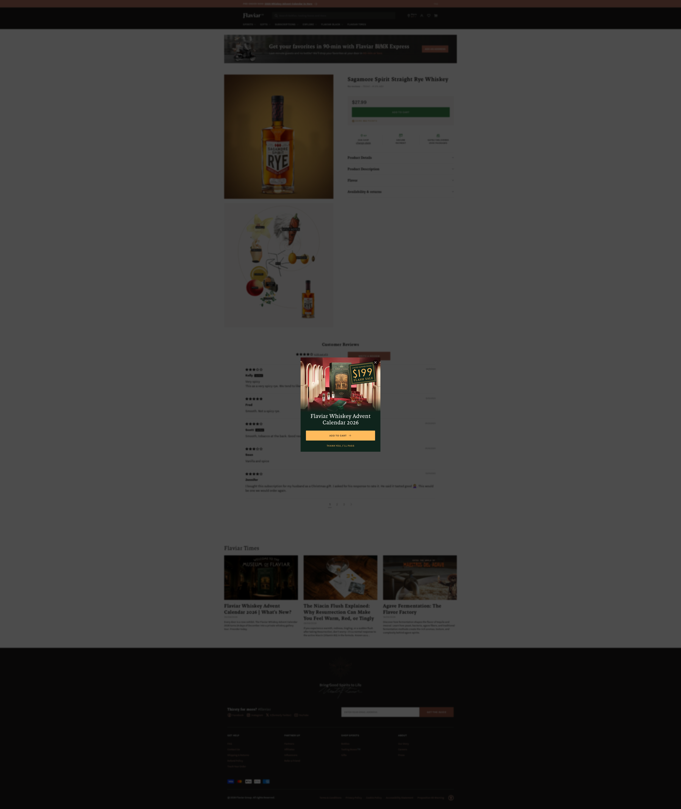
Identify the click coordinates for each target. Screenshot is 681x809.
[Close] (375, 362)
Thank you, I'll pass (341, 445)
